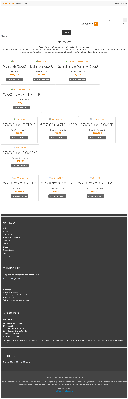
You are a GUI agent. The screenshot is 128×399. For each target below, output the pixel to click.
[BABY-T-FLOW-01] (84, 180)
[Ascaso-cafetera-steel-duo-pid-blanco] (10, 91)
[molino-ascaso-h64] (35, 63)
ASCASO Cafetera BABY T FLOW (95, 183)
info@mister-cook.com (23, 3)
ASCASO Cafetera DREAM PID (97, 124)
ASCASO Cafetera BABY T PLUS (19, 183)
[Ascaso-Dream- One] (9, 150)
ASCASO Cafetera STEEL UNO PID (58, 124)
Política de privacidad (10, 292)
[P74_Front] (8, 63)
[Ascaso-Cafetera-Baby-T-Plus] (9, 180)
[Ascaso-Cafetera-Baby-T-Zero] (47, 180)
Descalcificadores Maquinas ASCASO (77, 66)
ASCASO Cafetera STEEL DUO (19, 124)
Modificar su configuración (64, 391)
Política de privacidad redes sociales (16, 300)
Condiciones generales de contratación (17, 295)
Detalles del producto (20, 64)
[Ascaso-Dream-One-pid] (87, 121)
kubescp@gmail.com (62, 340)
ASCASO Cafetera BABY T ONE (57, 183)
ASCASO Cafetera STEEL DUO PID (21, 94)
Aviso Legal (7, 290)
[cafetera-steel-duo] (9, 121)
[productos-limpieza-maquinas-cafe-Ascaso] (65, 63)
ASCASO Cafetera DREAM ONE (20, 152)
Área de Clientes (121, 3)
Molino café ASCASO (14, 66)
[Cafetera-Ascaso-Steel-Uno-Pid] (46, 121)
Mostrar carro (96, 24)
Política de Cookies (10, 297)
